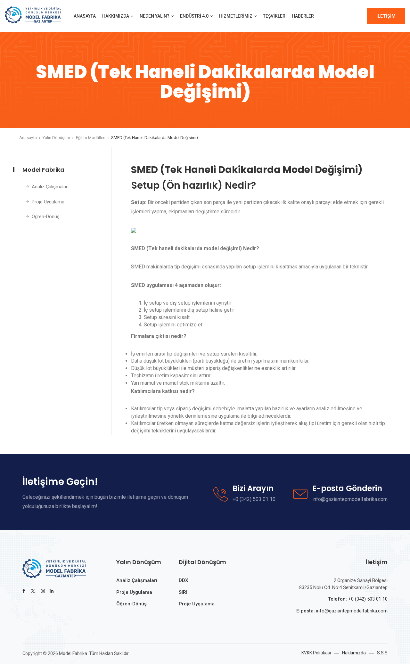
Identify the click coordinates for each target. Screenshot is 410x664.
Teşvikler (274, 16)
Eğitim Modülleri (90, 137)
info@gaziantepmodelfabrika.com (351, 611)
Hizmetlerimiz (235, 16)
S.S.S (382, 652)
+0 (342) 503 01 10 (368, 599)
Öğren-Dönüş (46, 216)
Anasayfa (85, 16)
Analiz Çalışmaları (50, 187)
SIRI (183, 592)
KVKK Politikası (316, 652)
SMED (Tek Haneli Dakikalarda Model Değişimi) (154, 137)
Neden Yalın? (154, 16)
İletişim (386, 16)
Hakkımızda (115, 16)
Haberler (303, 16)
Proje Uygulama (48, 202)
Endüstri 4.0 (194, 16)
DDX (183, 580)
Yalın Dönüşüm (56, 137)
